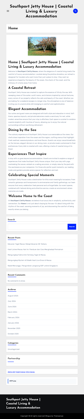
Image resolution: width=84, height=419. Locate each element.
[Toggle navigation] (8, 11)
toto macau (30, 372)
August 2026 (13, 296)
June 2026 (12, 307)
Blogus (48, 416)
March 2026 (12, 312)
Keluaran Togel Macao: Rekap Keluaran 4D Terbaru (27, 244)
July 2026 (12, 301)
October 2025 (13, 334)
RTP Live (13, 381)
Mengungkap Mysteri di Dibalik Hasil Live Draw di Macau (30, 260)
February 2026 (13, 317)
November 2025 (14, 328)
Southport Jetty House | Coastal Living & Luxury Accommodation (41, 11)
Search (11, 220)
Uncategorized (14, 349)
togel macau (20, 372)
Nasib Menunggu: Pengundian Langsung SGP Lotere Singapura (33, 266)
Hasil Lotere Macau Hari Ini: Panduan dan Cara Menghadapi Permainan (35, 249)
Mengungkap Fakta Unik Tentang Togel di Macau (27, 255)
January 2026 (13, 323)
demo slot (11, 372)
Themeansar (58, 416)
